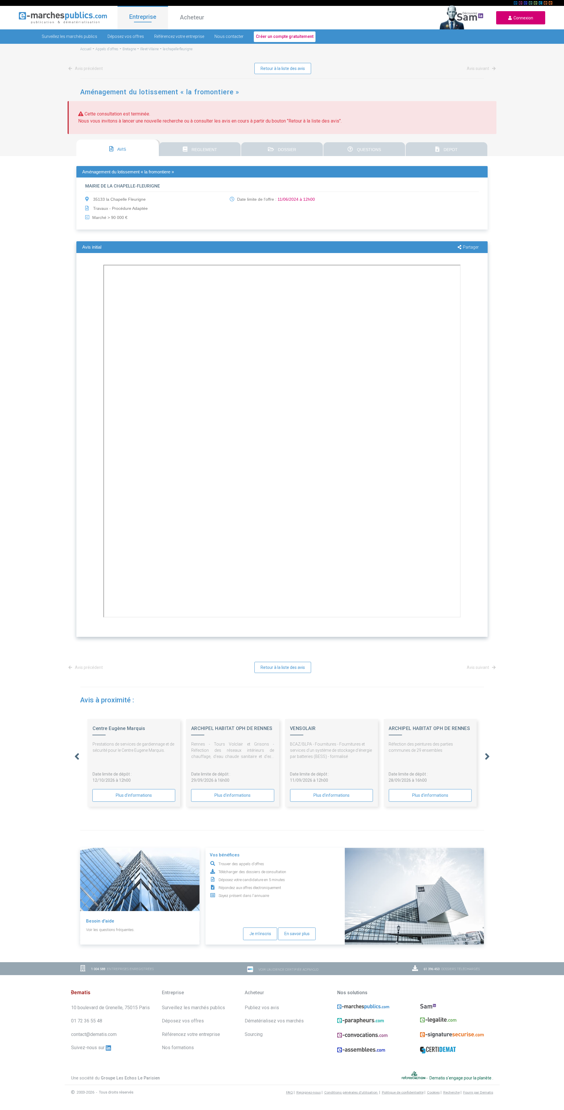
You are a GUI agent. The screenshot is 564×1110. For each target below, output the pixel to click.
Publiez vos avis (262, 1007)
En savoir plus (297, 933)
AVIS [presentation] (121, 149)
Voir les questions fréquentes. (110, 929)
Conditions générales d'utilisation (351, 1092)
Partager (471, 247)
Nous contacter (229, 36)
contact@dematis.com (94, 1034)
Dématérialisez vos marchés (274, 1021)
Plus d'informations (134, 795)
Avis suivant (478, 68)
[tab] (117, 148)
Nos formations (178, 1047)
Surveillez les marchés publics (69, 36)
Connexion (522, 18)
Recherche (451, 1092)
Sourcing (254, 1034)
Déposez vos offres (126, 36)
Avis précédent (88, 68)
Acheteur (192, 17)
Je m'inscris (260, 933)
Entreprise (142, 16)
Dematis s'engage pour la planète (460, 1078)
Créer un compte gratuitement (284, 36)
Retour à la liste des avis (283, 68)
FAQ (289, 1092)
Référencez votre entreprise (179, 36)
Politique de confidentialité (403, 1092)
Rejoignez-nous (308, 1092)
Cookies (433, 1092)
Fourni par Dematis (478, 1092)
